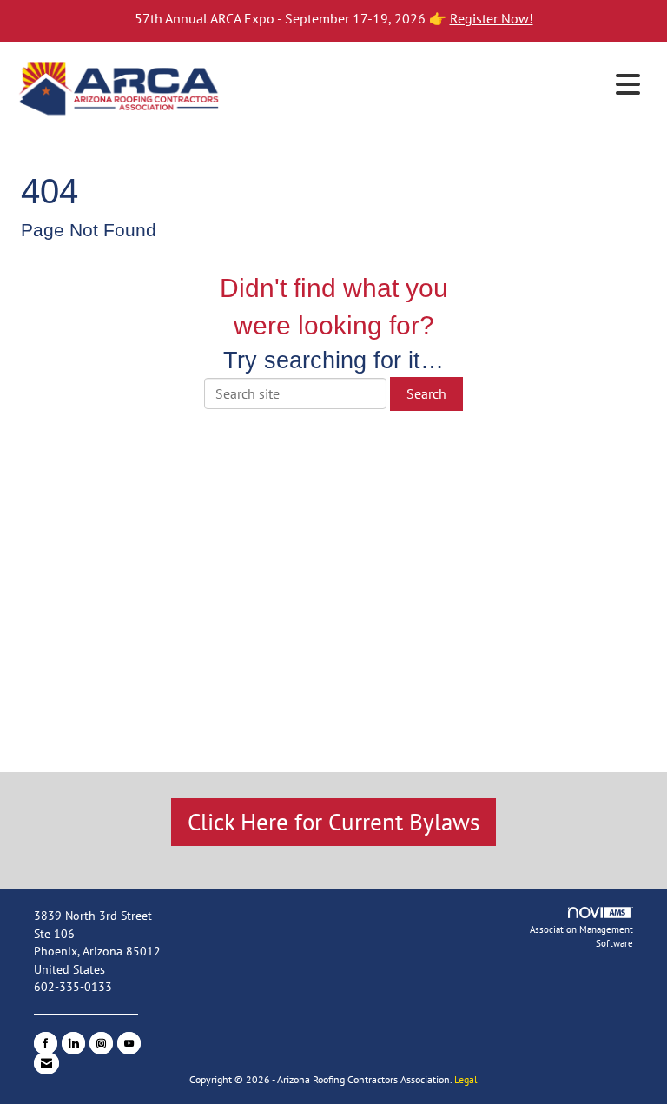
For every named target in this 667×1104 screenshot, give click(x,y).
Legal (466, 1079)
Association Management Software (581, 936)
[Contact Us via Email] (46, 1063)
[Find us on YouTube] (129, 1043)
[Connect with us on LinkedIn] (73, 1043)
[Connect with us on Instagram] (101, 1043)
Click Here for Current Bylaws (333, 821)
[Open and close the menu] (437, 85)
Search (426, 393)
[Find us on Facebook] (45, 1043)
